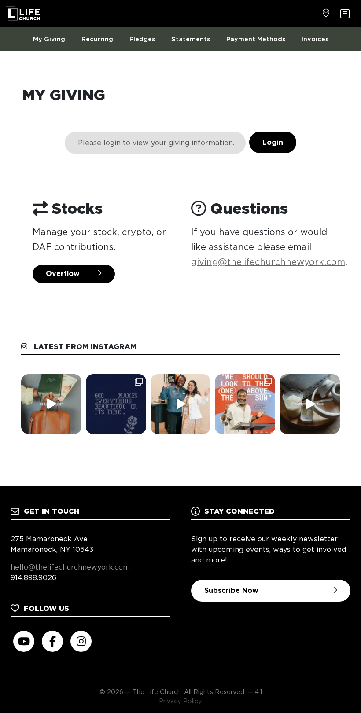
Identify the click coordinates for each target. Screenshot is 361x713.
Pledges (142, 39)
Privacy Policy (180, 701)
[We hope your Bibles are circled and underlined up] (245, 404)
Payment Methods (255, 39)
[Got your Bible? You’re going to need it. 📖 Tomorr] (310, 404)
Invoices (315, 39)
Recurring (97, 39)
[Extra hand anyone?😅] (51, 404)
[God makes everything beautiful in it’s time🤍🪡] (116, 404)
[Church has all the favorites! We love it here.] (181, 404)
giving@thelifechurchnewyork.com (268, 262)
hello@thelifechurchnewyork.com (70, 567)
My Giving (49, 39)
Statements (190, 39)
